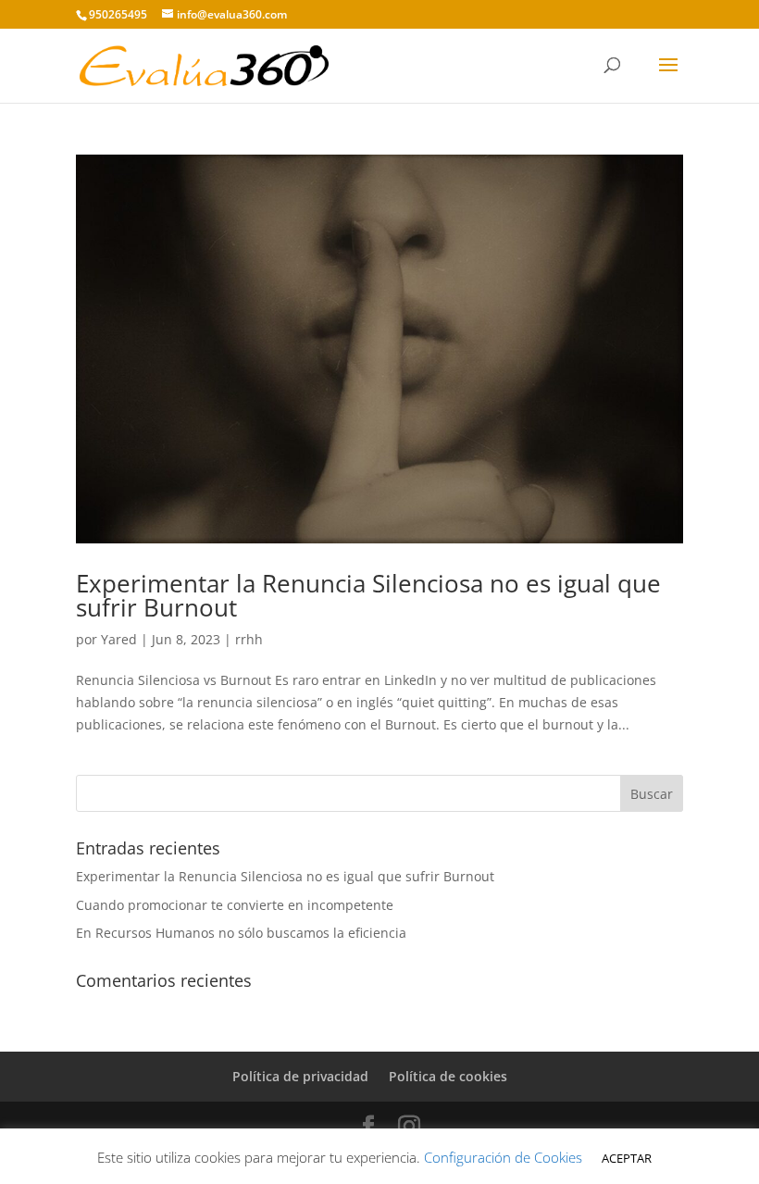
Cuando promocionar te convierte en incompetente (234, 905)
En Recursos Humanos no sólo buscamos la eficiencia (241, 932)
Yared (119, 639)
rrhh (249, 639)
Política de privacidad (300, 1076)
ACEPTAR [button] (627, 1158)
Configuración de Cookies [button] (503, 1157)
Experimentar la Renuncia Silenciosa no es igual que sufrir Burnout (368, 595)
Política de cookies (448, 1076)
